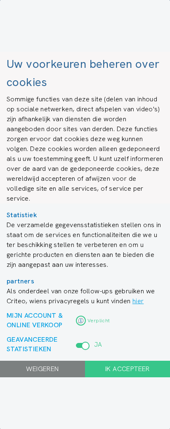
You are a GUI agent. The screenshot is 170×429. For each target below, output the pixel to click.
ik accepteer (127, 368)
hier (138, 301)
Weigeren (42, 368)
